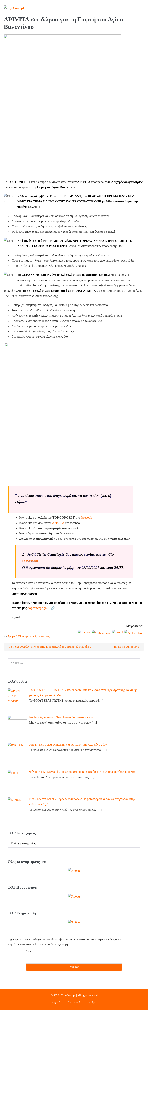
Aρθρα (11, 636)
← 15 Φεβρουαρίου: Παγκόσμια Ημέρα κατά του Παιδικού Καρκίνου (48, 646)
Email (29, 951)
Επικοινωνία (74, 1002)
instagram (30, 561)
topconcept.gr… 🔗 (41, 608)
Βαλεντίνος (44, 636)
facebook (86, 517)
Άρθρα (92, 1002)
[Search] (135, 662)
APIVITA (58, 523)
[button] (135, 8)
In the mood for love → (128, 646)
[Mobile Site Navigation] (142, 7)
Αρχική (56, 1002)
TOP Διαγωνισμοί (26, 636)
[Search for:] (74, 662)
